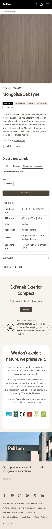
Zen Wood (35, 517)
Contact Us (22, 513)
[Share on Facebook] (15, 267)
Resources (41, 508)
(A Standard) (19, 141)
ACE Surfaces (8, 504)
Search (14, 513)
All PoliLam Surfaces (22, 504)
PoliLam (10, 524)
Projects (21, 508)
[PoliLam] (26, 447)
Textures (6, 513)
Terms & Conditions (10, 517)
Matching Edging (9, 508)
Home (4, 11)
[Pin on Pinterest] (20, 267)
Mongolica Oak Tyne (13, 11)
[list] (26, 49)
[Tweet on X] (10, 267)
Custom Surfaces (37, 504)
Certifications (30, 508)
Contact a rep (26, 193)
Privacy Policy (25, 517)
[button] (41, 4)
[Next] (49, 327)
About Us (31, 513)
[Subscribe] (45, 479)
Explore (26, 310)
